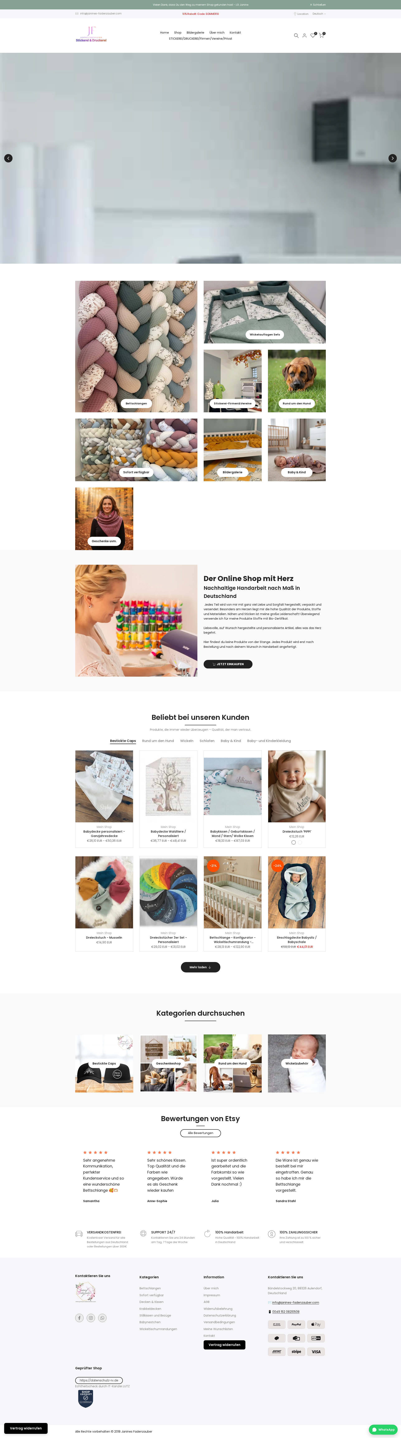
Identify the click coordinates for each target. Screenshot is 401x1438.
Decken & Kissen (152, 1302)
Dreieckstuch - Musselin (104, 937)
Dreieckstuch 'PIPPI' (297, 831)
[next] (392, 158)
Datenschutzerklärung (220, 1315)
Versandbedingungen (219, 1322)
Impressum (212, 1295)
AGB (206, 1302)
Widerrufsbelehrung (218, 1309)
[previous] (8, 158)
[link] (136, 346)
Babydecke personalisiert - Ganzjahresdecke (104, 833)
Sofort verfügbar (152, 1295)
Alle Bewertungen (200, 1133)
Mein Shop (104, 826)
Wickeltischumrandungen (158, 1329)
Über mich (211, 1288)
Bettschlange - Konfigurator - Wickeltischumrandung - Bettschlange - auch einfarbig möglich (232, 939)
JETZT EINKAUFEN (230, 664)
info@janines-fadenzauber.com (101, 13)
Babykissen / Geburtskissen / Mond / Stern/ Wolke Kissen (232, 833)
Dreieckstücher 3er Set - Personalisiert (168, 939)
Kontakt (209, 1336)
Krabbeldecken (150, 1309)
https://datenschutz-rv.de (99, 1380)
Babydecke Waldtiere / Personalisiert (168, 833)
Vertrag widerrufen (224, 1345)
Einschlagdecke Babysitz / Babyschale (297, 939)
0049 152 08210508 (285, 1312)
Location (302, 14)
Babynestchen (150, 1322)
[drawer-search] (296, 35)
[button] (131, 756)
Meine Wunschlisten (218, 1329)
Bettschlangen (150, 1288)
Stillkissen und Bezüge (155, 1315)
